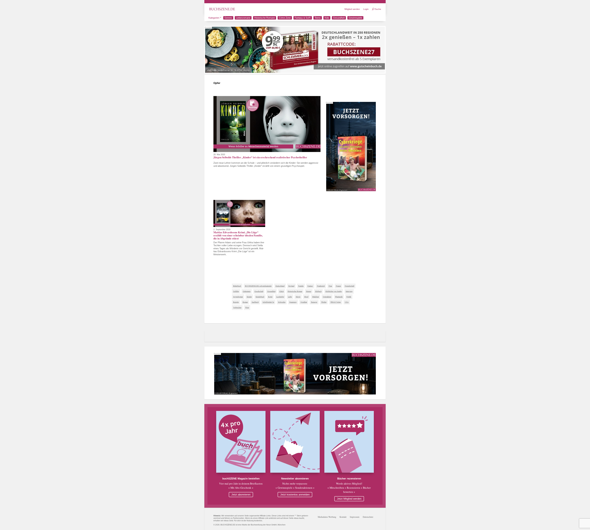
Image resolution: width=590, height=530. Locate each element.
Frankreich (321, 286)
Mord (306, 296)
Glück (281, 291)
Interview (349, 291)
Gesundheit (339, 17)
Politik (348, 296)
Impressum (354, 517)
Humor (308, 291)
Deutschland (280, 286)
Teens (318, 17)
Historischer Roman (295, 291)
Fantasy (310, 286)
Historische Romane (264, 17)
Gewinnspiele (355, 17)
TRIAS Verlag (335, 302)
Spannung (293, 302)
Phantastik (339, 296)
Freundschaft (349, 286)
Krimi (270, 296)
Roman (245, 302)
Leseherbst (280, 296)
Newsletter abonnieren (295, 478)
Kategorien (213, 17)
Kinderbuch (260, 296)
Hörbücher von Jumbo (333, 291)
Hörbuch (318, 291)
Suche (378, 9)
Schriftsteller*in (268, 302)
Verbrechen (237, 307)
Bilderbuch (237, 286)
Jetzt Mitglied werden (349, 498)
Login (366, 9)
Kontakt (343, 517)
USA (347, 302)
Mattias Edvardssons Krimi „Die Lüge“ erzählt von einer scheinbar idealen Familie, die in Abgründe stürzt (238, 235)
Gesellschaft (258, 291)
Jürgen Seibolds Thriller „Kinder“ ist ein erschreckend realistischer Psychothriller (260, 157)
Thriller (323, 302)
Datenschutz (368, 517)
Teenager (314, 302)
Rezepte (236, 302)
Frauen (338, 286)
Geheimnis (247, 291)
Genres (228, 17)
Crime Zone (285, 17)
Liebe (290, 296)
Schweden (281, 302)
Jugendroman (238, 296)
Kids (327, 17)
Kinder (249, 296)
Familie (301, 286)
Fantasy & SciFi (303, 17)
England (291, 286)
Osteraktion (327, 296)
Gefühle (236, 291)
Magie (298, 296)
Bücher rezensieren (349, 478)
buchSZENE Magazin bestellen (241, 478)
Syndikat (304, 302)
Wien (247, 307)
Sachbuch (255, 302)
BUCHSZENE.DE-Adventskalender (258, 286)
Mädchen (315, 296)
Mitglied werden (352, 9)
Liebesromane (243, 17)
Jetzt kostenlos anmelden (295, 494)
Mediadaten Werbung (327, 517)
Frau (330, 286)
